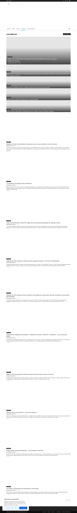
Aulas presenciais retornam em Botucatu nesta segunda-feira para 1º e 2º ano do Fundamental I (32, 261)
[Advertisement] (38, 18)
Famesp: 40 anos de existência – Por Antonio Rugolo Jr (21, 412)
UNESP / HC (18, 28)
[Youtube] (70, 1)
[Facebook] (64, 1)
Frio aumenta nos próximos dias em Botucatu (19, 183)
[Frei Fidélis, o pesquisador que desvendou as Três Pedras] (38, 473)
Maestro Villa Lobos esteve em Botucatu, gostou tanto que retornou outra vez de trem (30, 374)
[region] (15, 504)
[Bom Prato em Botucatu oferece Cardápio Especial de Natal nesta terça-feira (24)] (38, 82)
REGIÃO (13, 28)
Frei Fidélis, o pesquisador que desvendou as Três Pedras (22, 488)
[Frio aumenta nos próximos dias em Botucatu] (38, 168)
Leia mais (8, 151)
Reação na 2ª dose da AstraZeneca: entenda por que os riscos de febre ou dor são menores (31, 144)
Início (7, 32)
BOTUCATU (9, 28)
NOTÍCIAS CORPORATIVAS (31, 28)
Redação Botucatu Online (12, 62)
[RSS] (68, 1)
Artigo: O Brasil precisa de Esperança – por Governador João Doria (24, 450)
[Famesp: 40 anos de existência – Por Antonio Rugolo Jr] (38, 397)
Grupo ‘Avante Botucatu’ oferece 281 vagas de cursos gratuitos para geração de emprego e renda (33, 223)
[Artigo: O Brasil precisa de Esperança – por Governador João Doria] (38, 435)
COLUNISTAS (23, 28)
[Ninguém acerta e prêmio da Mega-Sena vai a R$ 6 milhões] (38, 94)
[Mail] (66, 1)
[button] (69, 28)
